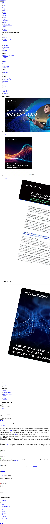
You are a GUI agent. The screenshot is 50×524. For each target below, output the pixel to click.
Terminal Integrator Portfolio (6, 26)
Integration (4, 28)
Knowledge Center (4, 86)
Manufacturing (5, 30)
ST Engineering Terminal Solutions (7, 25)
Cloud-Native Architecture (6, 54)
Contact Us (4, 395)
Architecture (4, 9)
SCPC (4, 14)
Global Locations (4, 500)
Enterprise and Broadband (6, 78)
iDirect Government (4, 516)
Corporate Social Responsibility (7, 393)
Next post (1, 480)
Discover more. (16, 460)
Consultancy (4, 29)
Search (1, 405)
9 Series (4, 19)
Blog (2, 407)
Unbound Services (5, 10)
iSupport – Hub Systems (6, 66)
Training (3, 408)
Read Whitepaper (5, 178)
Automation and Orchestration (7, 39)
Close (2, 3)
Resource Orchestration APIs (6, 49)
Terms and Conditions (4, 518)
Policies (2, 514)
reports (16, 434)
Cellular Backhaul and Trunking (7, 79)
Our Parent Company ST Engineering (7, 394)
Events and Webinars (5, 93)
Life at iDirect (5, 399)
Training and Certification (6, 67)
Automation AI (5, 50)
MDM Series (4, 17)
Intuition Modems (5, 57)
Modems (4, 5)
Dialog (4, 11)
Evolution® (4, 13)
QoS (3, 48)
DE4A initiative (10, 430)
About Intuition (5, 37)
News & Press (3, 511)
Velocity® (4, 12)
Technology (3, 2)
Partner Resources (5, 391)
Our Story (4, 390)
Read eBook (4, 134)
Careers (2, 512)
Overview (4, 8)
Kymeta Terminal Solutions (6, 24)
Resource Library (5, 91)
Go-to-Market (5, 40)
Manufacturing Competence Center (7, 392)
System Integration (5, 71)
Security (4, 41)
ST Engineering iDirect (3, 0)
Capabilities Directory (4, 505)
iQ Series (4, 18)
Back (2, 7)
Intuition (3, 504)
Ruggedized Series (5, 20)
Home (2, 515)
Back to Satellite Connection (3, 425)
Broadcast (4, 15)
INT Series (4, 16)
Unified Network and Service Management (8, 55)
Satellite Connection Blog (6, 90)
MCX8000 (7, 444)
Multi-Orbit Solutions (5, 45)
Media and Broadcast (5, 81)
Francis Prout (3, 475)
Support (3, 509)
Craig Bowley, (3, 474)
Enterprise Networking (6, 47)
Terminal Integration (5, 72)
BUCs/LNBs (4, 22)
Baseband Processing (5, 56)
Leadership (4, 398)
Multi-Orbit (4, 38)
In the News (4, 92)
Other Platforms (5, 4)
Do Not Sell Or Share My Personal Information (7, 517)
